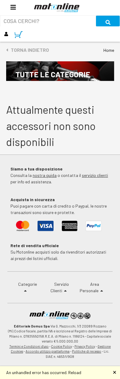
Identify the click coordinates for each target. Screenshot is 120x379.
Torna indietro (28, 50)
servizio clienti (95, 175)
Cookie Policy (61, 346)
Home (108, 50)
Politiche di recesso (86, 351)
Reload (74, 372)
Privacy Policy (84, 346)
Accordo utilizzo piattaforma (48, 351)
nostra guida (45, 175)
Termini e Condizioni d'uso (29, 346)
